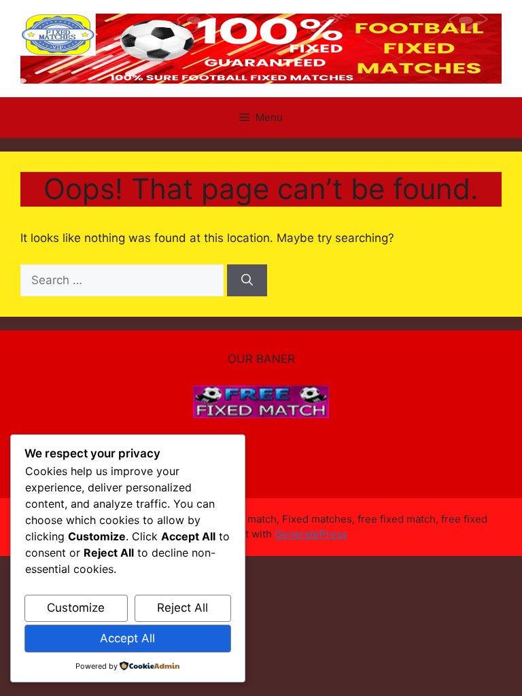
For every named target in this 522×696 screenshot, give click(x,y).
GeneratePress (311, 533)
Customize (76, 607)
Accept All (127, 638)
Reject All (182, 607)
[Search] (247, 280)
